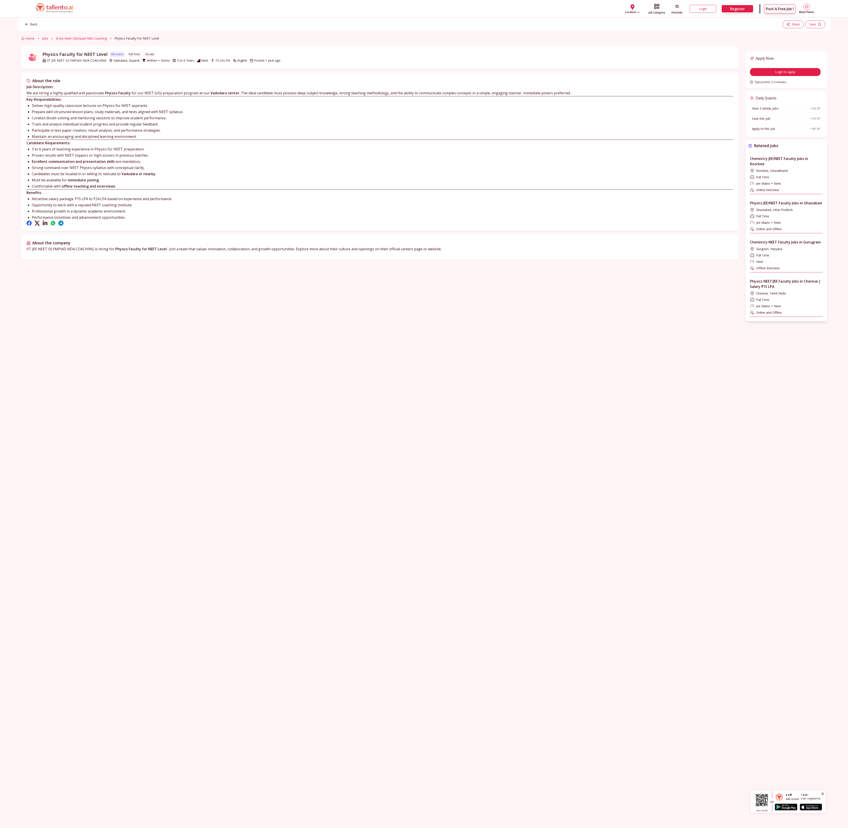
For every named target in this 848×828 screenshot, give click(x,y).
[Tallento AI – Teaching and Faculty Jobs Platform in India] (55, 8)
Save (812, 24)
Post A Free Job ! (780, 8)
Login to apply (785, 72)
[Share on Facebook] (29, 223)
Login (703, 9)
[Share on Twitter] (37, 223)
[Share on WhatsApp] (53, 223)
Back (33, 24)
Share (796, 24)
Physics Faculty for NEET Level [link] (136, 38)
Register (737, 8)
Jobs (45, 38)
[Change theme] (806, 7)
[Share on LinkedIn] (45, 223)
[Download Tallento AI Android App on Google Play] (786, 807)
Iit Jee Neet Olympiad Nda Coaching (81, 38)
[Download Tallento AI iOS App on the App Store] (811, 807)
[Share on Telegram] (61, 223)
